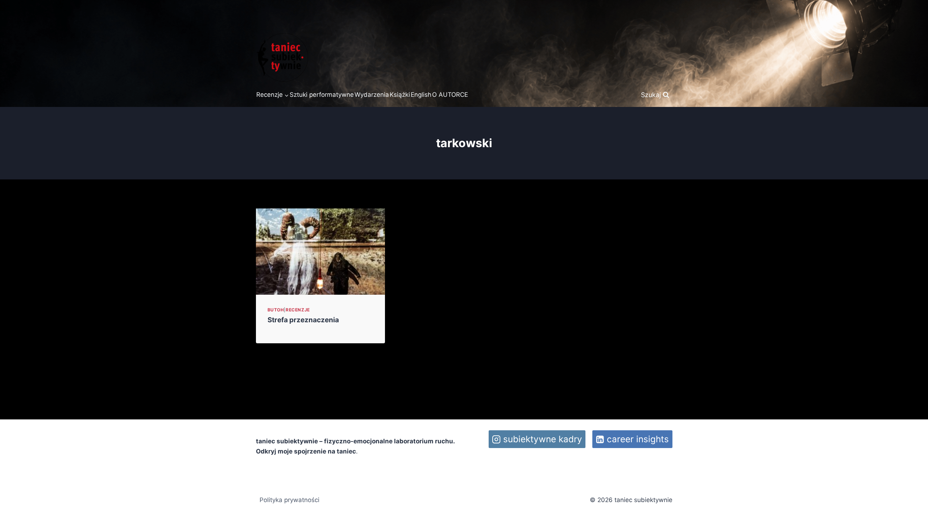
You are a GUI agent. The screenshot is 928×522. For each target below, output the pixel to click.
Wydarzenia (372, 94)
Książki (400, 94)
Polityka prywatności (289, 500)
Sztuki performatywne (322, 94)
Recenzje (298, 309)
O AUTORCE (450, 94)
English (421, 94)
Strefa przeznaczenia (303, 320)
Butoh (276, 309)
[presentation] (320, 251)
